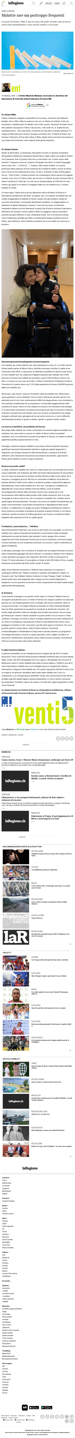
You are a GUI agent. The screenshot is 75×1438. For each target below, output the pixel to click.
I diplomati (5, 1327)
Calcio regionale (7, 1226)
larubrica (5, 735)
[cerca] (34, 3)
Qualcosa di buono (8, 1346)
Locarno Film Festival (9, 1274)
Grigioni (4, 1194)
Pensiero (5, 1263)
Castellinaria (6, 1276)
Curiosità (5, 1319)
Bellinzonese (6, 1183)
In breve (5, 1371)
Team (4, 1377)
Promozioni (6, 1379)
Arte (3, 1255)
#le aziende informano (10, 1359)
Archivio (5, 1369)
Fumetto (5, 1387)
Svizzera (5, 1198)
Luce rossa (6, 1245)
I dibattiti (5, 1301)
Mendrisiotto (6, 1191)
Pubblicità (4, 1417)
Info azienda (6, 1374)
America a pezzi (7, 1214)
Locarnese (6, 1186)
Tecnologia (6, 1314)
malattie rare (12, 735)
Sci (3, 1229)
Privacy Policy (8, 1420)
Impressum (21, 1415)
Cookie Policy (20, 1420)
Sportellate (6, 1242)
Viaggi (4, 1311)
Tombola (5, 1385)
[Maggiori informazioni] (47, 105)
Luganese (5, 1188)
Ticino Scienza (7, 1338)
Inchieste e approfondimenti (12, 1309)
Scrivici (4, 1393)
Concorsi (5, 1382)
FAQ (33, 1415)
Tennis (4, 1232)
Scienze (5, 1266)
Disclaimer (14, 1415)
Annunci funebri (13, 1417)
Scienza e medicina (9, 1341)
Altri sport (5, 1237)
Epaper (57, 3)
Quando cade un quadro (10, 1330)
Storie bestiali (7, 1317)
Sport (4, 1218)
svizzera (20, 735)
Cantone (5, 1178)
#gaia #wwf (6, 1353)
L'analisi (5, 1291)
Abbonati (48, 3)
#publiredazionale (8, 1356)
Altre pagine (7, 1363)
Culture (5, 1252)
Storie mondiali (7, 1240)
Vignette (5, 1390)
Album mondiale (7, 1248)
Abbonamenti (5, 1415)
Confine (5, 1208)
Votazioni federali (8, 1201)
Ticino (4, 1180)
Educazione (6, 1343)
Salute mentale (7, 1333)
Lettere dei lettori (8, 1299)
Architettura (6, 1322)
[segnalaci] (41, 3)
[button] (42, 1416)
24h (3, 1366)
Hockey (5, 1221)
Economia (6, 1281)
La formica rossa (8, 1293)
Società (5, 1268)
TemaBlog (6, 1351)
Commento (6, 1288)
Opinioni (5, 1285)
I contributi (6, 1296)
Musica (4, 1271)
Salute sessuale (7, 1335)
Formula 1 (5, 1234)
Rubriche (6, 1306)
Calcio (4, 1224)
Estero (5, 1206)
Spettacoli (5, 1258)
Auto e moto (6, 1325)
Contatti (28, 1415)
